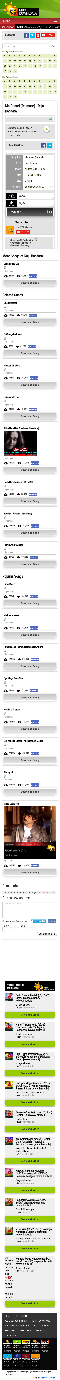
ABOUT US (40, 1330)
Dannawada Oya (11, 263)
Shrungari (8, 772)
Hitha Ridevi (9, 584)
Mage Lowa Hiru (12, 803)
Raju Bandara (31, 163)
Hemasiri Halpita (33, 174)
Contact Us (10, 1335)
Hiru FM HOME (21, 1316)
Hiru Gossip (10, 1330)
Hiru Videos (25, 1330)
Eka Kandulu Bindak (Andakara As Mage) (23, 740)
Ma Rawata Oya (11, 615)
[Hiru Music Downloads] (20, 8)
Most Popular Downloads (17, 1326)
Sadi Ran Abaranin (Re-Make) (18, 513)
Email (23, 925)
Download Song (30, 282)
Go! (53, 46)
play (46, 129)
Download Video (30, 1015)
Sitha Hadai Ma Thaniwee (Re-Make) (21, 428)
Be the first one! (46, 892)
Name (5, 925)
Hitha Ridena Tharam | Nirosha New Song (23, 646)
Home (7, 1316)
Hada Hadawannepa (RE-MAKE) (19, 482)
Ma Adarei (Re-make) (35, 157)
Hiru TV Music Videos (44, 1326)
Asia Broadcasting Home (16, 1321)
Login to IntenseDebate (38, 921)
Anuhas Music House (35, 168)
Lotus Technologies (48, 1378)
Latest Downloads (41, 1321)
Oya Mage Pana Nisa (14, 678)
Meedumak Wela (12, 365)
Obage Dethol (10, 302)
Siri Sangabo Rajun (13, 334)
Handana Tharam (12, 709)
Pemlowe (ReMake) (13, 544)
